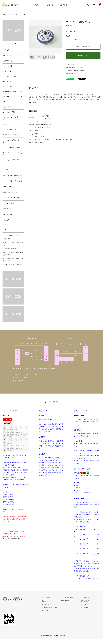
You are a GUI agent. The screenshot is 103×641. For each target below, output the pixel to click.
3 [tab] (15, 43)
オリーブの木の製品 (9, 203)
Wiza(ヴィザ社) (7, 186)
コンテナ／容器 (12, 14)
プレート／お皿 (7, 66)
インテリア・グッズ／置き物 (11, 118)
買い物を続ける (71, 73)
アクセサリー (7, 124)
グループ (50, 5)
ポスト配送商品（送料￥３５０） (13, 175)
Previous (31, 36)
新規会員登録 (85, 601)
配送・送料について (48, 597)
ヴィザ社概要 (6, 239)
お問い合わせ (85, 607)
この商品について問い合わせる (75, 70)
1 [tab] (10, 43)
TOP (4, 14)
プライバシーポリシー (48, 611)
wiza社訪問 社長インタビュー (11, 248)
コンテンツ (63, 5)
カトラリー (6, 102)
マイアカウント (85, 597)
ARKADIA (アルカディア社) (11, 197)
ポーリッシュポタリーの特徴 (11, 235)
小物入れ (22, 14)
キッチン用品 (7, 107)
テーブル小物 (7, 96)
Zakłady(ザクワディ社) (10, 192)
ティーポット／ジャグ (10, 91)
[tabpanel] (13, 30)
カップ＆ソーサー (8, 61)
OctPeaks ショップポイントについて (13, 264)
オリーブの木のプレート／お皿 (12, 134)
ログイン (83, 604)
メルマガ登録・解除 (67, 597)
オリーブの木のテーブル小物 (11, 153)
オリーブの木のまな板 (10, 129)
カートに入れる (83, 56)
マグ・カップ (7, 56)
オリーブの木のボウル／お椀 (11, 141)
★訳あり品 (6, 220)
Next (59, 36)
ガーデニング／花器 (9, 112)
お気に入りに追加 (82, 47)
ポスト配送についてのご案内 (12, 538)
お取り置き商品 (7, 214)
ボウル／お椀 (7, 71)
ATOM (67, 601)
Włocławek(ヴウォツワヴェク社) (13, 181)
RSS (62, 601)
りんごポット (7, 81)
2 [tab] (13, 43)
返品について (70, 64)
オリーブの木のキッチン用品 (12, 147)
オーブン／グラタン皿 (10, 76)
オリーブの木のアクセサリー (12, 160)
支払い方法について (48, 604)
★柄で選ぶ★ (7, 208)
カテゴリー (37, 5)
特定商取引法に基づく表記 (74, 67)
